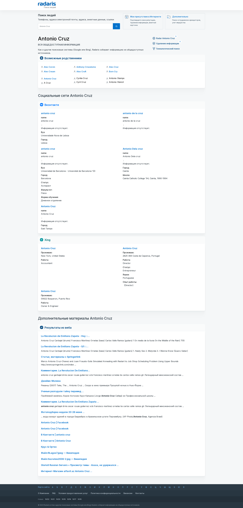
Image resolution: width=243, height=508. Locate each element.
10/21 (53, 499)
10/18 (69, 499)
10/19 (64, 499)
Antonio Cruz (50, 78)
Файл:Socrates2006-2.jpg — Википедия (64, 459)
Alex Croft (81, 71)
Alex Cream (49, 71)
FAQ (53, 493)
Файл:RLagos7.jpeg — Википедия (60, 453)
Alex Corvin (49, 67)
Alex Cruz (113, 67)
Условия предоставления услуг (73, 493)
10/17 (74, 499)
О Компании (43, 493)
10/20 (58, 499)
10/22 (47, 499)
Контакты (139, 493)
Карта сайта (43, 487)
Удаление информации (167, 43)
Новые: (41, 499)
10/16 (80, 499)
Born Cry (113, 71)
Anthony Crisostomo (86, 67)
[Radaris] (47, 4)
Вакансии (128, 493)
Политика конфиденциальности (105, 493)
